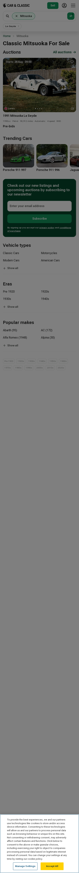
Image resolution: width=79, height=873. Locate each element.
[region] (39, 843)
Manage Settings (25, 866)
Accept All (52, 866)
